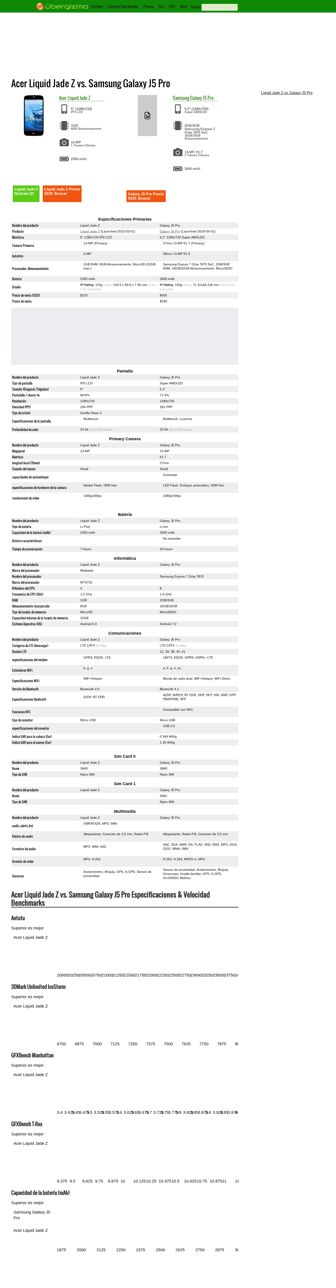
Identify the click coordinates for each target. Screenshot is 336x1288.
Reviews (97, 6)
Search (196, 7)
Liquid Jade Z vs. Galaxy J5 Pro (286, 93)
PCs (161, 6)
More (183, 6)
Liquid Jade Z (79, 97)
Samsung (181, 97)
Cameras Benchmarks (123, 6)
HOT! (172, 6)
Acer (63, 97)
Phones (148, 6)
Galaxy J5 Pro (201, 97)
